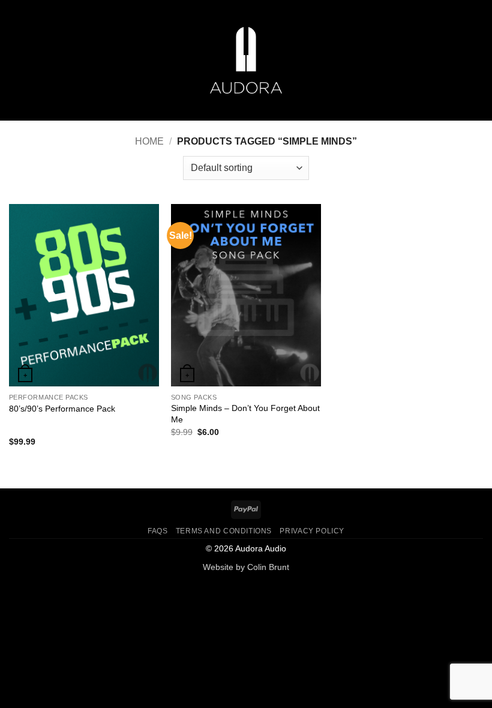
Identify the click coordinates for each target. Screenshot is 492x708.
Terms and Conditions (224, 531)
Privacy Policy (312, 531)
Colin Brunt (268, 567)
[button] (16, 60)
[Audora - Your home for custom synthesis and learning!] (246, 60)
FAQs (157, 531)
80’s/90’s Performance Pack (62, 408)
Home (149, 141)
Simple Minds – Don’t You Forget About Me (245, 413)
